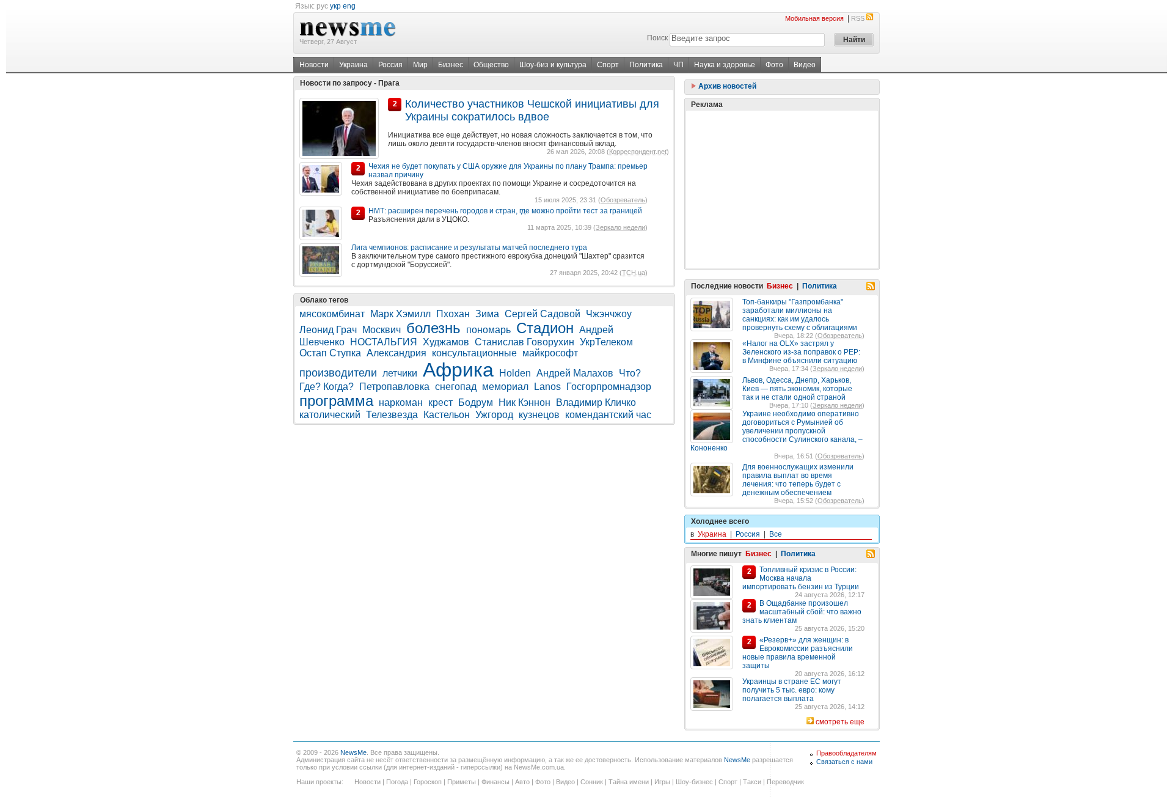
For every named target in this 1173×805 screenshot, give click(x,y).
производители (338, 373)
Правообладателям (846, 753)
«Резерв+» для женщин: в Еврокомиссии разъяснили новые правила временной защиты (797, 653)
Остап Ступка (330, 353)
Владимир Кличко (596, 402)
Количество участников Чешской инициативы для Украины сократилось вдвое (532, 110)
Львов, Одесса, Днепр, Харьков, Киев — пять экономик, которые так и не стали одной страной (797, 389)
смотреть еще (840, 722)
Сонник (591, 781)
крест (440, 402)
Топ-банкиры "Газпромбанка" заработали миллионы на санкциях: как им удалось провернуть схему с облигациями (799, 315)
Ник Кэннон (524, 402)
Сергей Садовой (542, 314)
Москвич (381, 330)
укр (335, 6)
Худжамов (446, 342)
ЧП (678, 65)
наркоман (401, 402)
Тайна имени (628, 781)
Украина (353, 65)
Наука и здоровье (724, 65)
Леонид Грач (328, 330)
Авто (522, 781)
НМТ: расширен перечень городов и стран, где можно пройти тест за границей (505, 211)
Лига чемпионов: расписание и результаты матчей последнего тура (469, 247)
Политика (646, 65)
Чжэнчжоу (609, 314)
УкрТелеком (607, 342)
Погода (397, 781)
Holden (515, 373)
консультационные (474, 353)
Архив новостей (726, 86)
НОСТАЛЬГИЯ (383, 342)
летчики (399, 373)
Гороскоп (428, 781)
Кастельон (446, 415)
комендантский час (608, 415)
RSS (857, 18)
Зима (487, 314)
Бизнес (450, 65)
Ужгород (494, 415)
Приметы (461, 781)
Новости (314, 65)
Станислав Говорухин (524, 342)
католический (329, 415)
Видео (805, 65)
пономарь (488, 330)
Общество (491, 65)
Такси (752, 781)
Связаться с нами (844, 761)
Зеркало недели (620, 227)
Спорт (608, 65)
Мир (420, 65)
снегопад (456, 386)
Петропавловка (394, 386)
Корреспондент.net (638, 151)
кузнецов (539, 415)
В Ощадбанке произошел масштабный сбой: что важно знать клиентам (801, 612)
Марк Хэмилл (400, 314)
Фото (774, 65)
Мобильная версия (814, 18)
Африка (458, 370)
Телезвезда (392, 415)
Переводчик (785, 781)
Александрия (396, 353)
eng (349, 6)
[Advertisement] (782, 189)
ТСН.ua (633, 272)
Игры (662, 781)
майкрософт (550, 353)
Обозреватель (623, 200)
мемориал (505, 386)
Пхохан (453, 314)
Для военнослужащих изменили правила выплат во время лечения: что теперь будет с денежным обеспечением (797, 480)
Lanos (547, 386)
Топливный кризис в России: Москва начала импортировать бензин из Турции (800, 578)
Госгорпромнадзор (608, 386)
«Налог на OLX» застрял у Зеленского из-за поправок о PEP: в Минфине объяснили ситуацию (801, 352)
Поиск (657, 38)
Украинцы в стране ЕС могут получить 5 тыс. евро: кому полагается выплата (791, 690)
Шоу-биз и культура (552, 65)
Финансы (495, 781)
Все (775, 534)
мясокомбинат (332, 314)
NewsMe (353, 752)
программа (336, 400)
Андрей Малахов (574, 373)
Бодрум (475, 402)
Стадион (545, 328)
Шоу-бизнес (694, 781)
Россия (390, 65)
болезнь (433, 328)
